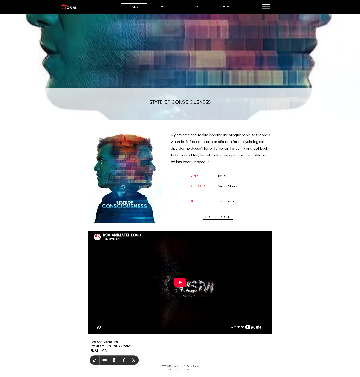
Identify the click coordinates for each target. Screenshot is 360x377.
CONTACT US (100, 346)
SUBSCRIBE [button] (122, 346)
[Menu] (266, 6)
